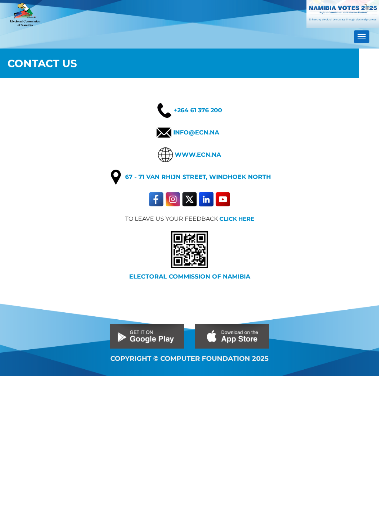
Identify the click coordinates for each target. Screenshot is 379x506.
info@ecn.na (195, 132)
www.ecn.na (197, 154)
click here (236, 219)
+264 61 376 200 (197, 110)
